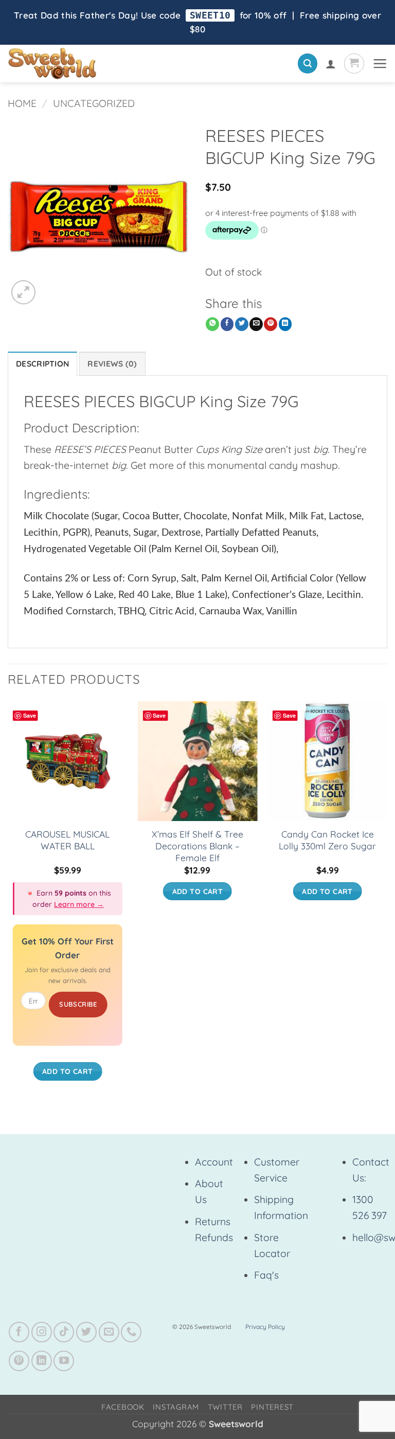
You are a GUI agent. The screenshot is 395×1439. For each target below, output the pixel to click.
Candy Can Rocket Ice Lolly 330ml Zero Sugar (327, 840)
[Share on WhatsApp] (212, 324)
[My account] (331, 63)
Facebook (123, 1407)
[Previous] (8, 901)
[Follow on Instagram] (41, 1332)
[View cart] (354, 63)
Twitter (225, 1407)
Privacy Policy (265, 1327)
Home (22, 103)
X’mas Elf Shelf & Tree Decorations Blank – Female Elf (197, 846)
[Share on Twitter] (241, 324)
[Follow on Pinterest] (19, 1361)
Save (29, 715)
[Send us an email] (109, 1332)
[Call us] (131, 1332)
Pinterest (272, 1407)
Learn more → (79, 904)
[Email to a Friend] (256, 324)
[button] (308, 63)
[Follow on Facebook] (19, 1332)
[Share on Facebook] (227, 324)
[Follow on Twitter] (86, 1332)
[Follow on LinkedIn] (41, 1361)
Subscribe (78, 1004)
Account (214, 1162)
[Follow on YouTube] (63, 1361)
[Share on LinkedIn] (285, 324)
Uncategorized (94, 103)
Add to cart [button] (67, 1071)
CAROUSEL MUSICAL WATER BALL (67, 840)
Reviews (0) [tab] (112, 364)
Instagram (176, 1407)
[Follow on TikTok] (63, 1332)
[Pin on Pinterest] (270, 324)
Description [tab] (42, 364)
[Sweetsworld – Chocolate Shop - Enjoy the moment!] (88, 63)
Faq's (266, 1275)
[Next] (386, 901)
